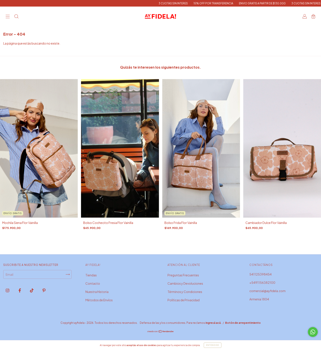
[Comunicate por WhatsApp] (313, 332)
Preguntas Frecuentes (183, 275)
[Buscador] (16, 17)
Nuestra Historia (97, 292)
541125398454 (260, 274)
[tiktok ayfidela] (32, 290)
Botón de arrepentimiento (243, 322)
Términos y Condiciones (184, 292)
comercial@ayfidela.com (267, 291)
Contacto (92, 283)
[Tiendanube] (160, 332)
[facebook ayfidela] (20, 290)
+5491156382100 (262, 282)
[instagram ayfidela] (7, 290)
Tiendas (91, 275)
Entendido (212, 345)
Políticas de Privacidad (183, 300)
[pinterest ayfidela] (44, 290)
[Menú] (7, 17)
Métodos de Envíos (99, 300)
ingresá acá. (213, 322)
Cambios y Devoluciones (185, 283)
